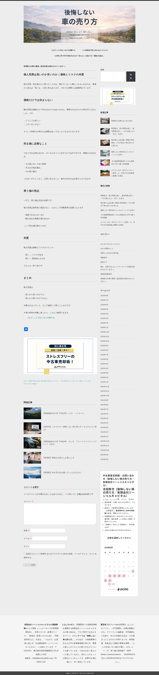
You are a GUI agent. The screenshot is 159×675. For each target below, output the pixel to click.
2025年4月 (104, 368)
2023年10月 (104, 450)
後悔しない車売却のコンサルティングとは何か (117, 210)
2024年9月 (104, 400)
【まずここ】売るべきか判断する (41, 318)
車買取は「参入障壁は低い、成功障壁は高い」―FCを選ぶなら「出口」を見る (123, 131)
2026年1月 (104, 327)
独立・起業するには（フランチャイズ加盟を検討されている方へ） (117, 268)
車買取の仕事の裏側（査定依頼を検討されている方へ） (45, 66)
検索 (102, 70)
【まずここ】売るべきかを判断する (63, 50)
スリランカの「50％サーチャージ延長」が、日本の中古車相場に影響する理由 (122, 173)
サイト (26, 546)
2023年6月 (104, 455)
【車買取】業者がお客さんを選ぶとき (58, 458)
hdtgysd (34, 383)
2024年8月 (104, 405)
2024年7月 (104, 409)
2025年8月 (104, 350)
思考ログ (103, 262)
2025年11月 (104, 336)
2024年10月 (104, 396)
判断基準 (103, 258)
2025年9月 (104, 346)
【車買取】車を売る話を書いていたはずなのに (62, 473)
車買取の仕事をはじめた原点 (121, 121)
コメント (28, 501)
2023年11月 (104, 446)
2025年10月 (104, 341)
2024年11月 (104, 391)
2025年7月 (104, 355)
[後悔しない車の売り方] (79, 7)
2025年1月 (104, 382)
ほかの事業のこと (106, 248)
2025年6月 (104, 359)
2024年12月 (104, 386)
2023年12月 (104, 441)
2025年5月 (104, 364)
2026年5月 (104, 309)
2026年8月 (104, 296)
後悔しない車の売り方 (72, 673)
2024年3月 (104, 427)
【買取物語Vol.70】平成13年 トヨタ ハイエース (63, 413)
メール (28, 538)
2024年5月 (104, 418)
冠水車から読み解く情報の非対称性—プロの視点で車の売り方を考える (122, 142)
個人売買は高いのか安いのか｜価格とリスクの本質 (76, 381)
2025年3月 (104, 373)
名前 (27, 530)
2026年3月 (104, 318)
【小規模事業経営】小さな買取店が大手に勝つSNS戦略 (117, 216)
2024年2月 (104, 432)
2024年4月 (104, 423)
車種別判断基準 (106, 274)
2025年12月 (104, 332)
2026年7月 (104, 300)
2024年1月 (104, 436)
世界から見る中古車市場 (109, 253)
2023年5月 (104, 459)
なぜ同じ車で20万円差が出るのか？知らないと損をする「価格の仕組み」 (79, 56)
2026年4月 (104, 314)
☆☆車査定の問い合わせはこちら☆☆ (95, 50)
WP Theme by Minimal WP (87, 673)
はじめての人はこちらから (110, 244)
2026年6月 (104, 305)
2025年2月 (104, 377)
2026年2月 (104, 323)
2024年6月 (104, 414)
